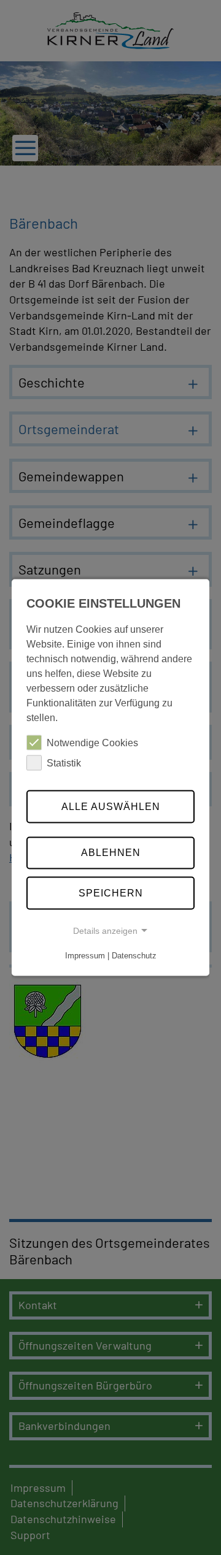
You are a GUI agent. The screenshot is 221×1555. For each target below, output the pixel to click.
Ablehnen (111, 852)
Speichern (111, 893)
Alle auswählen (110, 806)
